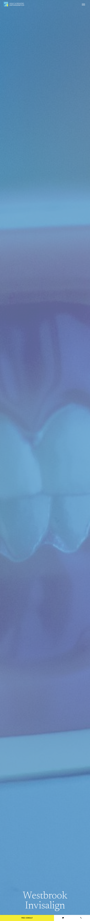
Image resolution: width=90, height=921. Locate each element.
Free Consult (27, 918)
